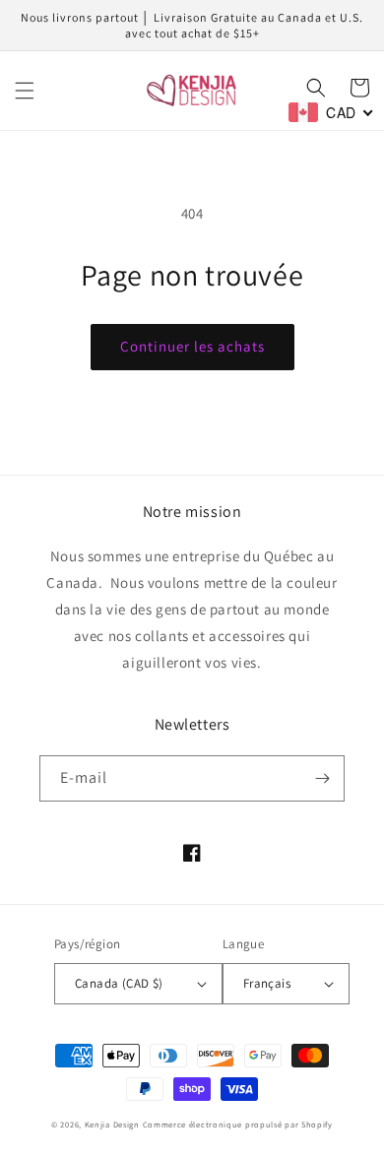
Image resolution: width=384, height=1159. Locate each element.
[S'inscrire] (322, 778)
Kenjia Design (112, 1124)
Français (266, 983)
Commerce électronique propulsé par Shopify (238, 1124)
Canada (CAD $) (119, 983)
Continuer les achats (192, 346)
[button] (24, 90)
